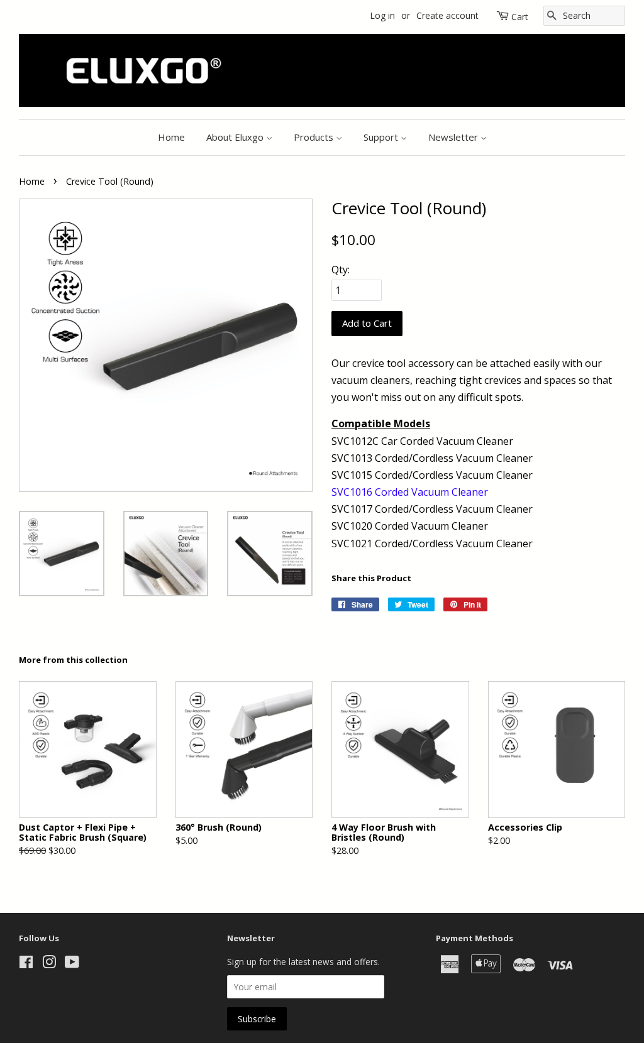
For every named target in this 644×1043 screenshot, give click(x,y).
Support (382, 137)
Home (171, 137)
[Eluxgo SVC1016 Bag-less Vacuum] (373, 492)
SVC (340, 492)
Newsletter (454, 137)
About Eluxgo (236, 137)
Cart (519, 17)
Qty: (340, 269)
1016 (361, 492)
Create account (447, 15)
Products (315, 137)
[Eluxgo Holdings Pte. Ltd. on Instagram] (49, 964)
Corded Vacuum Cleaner (431, 492)
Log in (382, 15)
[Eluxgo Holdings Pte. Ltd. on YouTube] (72, 964)
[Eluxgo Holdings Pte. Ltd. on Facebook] (26, 964)
